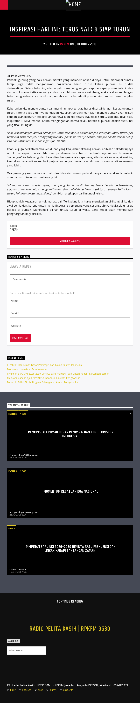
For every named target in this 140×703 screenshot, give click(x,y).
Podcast (26, 690)
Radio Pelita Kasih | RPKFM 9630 (70, 629)
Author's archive (70, 241)
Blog (40, 690)
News (23, 413)
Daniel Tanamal (18, 569)
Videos (53, 690)
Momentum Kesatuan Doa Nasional (27, 369)
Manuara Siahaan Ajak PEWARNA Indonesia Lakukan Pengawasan (43, 378)
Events (12, 413)
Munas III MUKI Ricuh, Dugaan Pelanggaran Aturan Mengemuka (42, 382)
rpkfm (64, 44)
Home (13, 690)
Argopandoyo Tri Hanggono (24, 455)
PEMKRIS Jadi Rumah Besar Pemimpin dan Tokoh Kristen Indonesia (44, 365)
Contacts (68, 690)
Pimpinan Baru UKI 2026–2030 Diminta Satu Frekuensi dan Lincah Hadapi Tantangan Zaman (58, 373)
